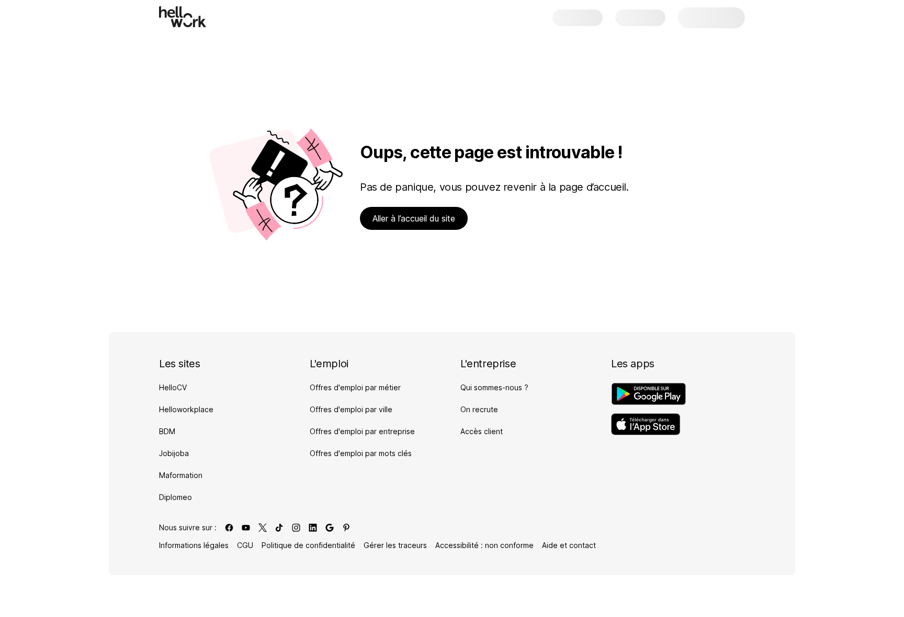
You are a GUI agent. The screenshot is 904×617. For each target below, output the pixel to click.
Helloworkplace (186, 409)
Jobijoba (174, 453)
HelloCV (173, 387)
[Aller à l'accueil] (182, 16)
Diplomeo (175, 497)
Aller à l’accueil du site (413, 218)
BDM (167, 431)
